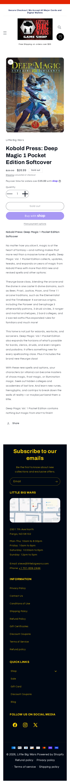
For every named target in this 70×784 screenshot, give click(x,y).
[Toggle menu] (56, 671)
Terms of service (25, 766)
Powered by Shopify (50, 754)
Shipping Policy (18, 611)
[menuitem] (35, 671)
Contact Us (16, 596)
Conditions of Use (20, 603)
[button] (5, 33)
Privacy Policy (18, 588)
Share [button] (15, 423)
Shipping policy (49, 766)
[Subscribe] (56, 481)
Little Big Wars (26, 754)
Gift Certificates (19, 626)
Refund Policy (18, 619)
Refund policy (18, 649)
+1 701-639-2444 (29, 568)
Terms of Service (19, 642)
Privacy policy (46, 760)
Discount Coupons (20, 634)
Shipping (10, 175)
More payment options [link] (35, 224)
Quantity (10, 187)
